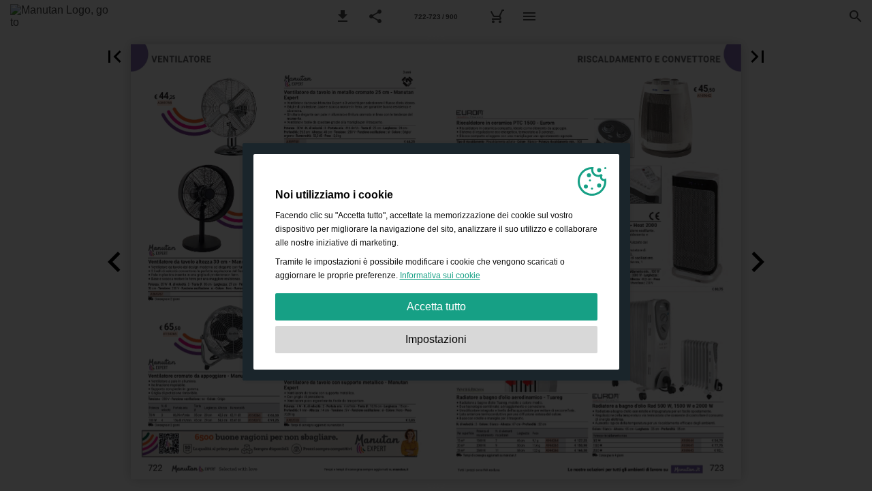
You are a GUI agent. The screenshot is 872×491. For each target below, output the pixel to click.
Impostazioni (436, 339)
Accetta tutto (436, 306)
